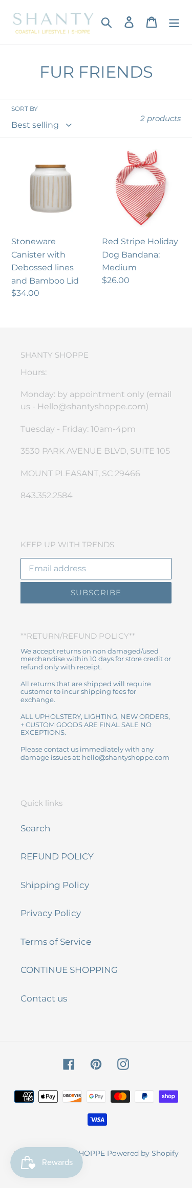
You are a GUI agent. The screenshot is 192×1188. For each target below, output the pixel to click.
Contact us (43, 998)
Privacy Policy (50, 913)
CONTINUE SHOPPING (69, 970)
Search (35, 828)
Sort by (24, 108)
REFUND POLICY (57, 856)
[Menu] (174, 22)
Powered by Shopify (143, 1153)
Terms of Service (55, 942)
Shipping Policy (54, 885)
